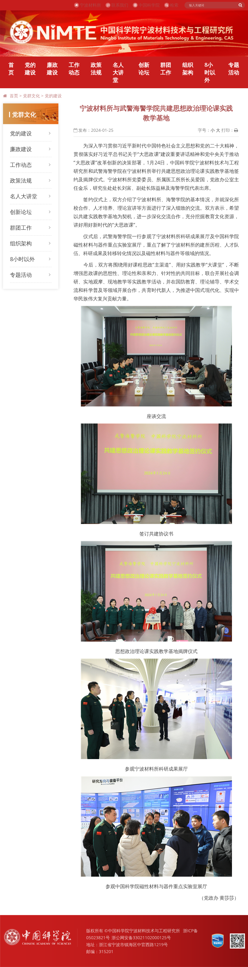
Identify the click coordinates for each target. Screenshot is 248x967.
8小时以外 (209, 72)
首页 (11, 68)
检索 (174, 5)
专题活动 (233, 68)
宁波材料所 (90, 5)
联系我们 (119, 5)
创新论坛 (144, 68)
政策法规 (96, 68)
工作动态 (74, 68)
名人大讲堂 (118, 72)
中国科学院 (149, 5)
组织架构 (187, 68)
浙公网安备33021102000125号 (141, 937)
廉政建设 (52, 68)
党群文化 (31, 96)
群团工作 (165, 68)
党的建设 (30, 68)
